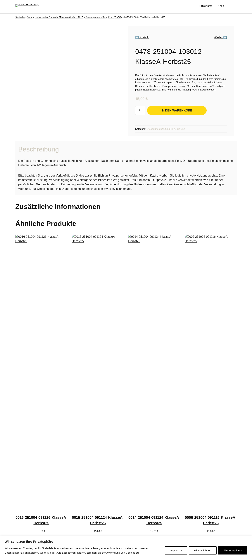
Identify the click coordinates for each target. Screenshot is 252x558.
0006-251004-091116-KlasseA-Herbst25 (211, 520)
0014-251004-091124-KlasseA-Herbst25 (154, 520)
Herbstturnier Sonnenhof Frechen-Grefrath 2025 (59, 17)
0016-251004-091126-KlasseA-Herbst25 (41, 520)
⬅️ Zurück (142, 37)
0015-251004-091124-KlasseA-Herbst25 (98, 520)
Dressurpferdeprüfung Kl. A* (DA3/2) (103, 17)
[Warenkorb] (235, 6)
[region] (126, 547)
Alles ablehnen (202, 550)
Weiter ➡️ (220, 37)
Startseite (20, 17)
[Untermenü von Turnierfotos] (214, 6)
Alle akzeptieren (232, 550)
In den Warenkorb (176, 110)
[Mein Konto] (228, 6)
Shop (29, 17)
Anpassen (176, 550)
